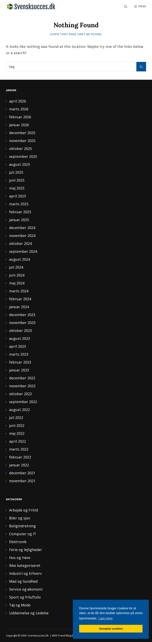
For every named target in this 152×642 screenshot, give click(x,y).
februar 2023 (20, 362)
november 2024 (22, 235)
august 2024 (19, 259)
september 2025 (23, 156)
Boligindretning (22, 526)
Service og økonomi (26, 589)
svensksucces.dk (38, 635)
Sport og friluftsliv (25, 597)
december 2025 (22, 132)
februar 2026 (20, 117)
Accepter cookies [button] (111, 628)
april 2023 (17, 346)
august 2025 (19, 164)
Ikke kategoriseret (24, 565)
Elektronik (18, 541)
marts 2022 (18, 449)
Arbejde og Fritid (23, 510)
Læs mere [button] (106, 618)
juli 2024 (16, 267)
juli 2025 (16, 172)
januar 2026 (19, 124)
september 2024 (23, 251)
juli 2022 (16, 417)
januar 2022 (19, 465)
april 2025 (17, 196)
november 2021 (22, 480)
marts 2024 (18, 291)
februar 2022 (20, 457)
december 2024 (22, 227)
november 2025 (22, 140)
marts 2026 (18, 109)
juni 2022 (16, 425)
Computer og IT (22, 533)
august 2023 (19, 338)
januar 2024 (19, 306)
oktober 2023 (20, 330)
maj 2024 (16, 283)
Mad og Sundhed (23, 581)
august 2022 (19, 409)
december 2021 (22, 473)
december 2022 (22, 378)
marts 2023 (18, 354)
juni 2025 (16, 180)
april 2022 (17, 441)
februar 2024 (20, 298)
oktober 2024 (20, 243)
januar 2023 (19, 370)
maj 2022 (16, 433)
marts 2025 (18, 204)
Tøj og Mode (19, 605)
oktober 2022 (20, 393)
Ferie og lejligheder (25, 549)
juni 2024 (16, 275)
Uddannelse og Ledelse (28, 613)
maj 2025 (16, 188)
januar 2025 (19, 219)
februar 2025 (20, 211)
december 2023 (22, 314)
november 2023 (22, 322)
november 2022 (22, 385)
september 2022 (23, 401)
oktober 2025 (20, 148)
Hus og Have (19, 557)
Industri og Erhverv (25, 573)
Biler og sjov (19, 518)
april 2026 (17, 101)
